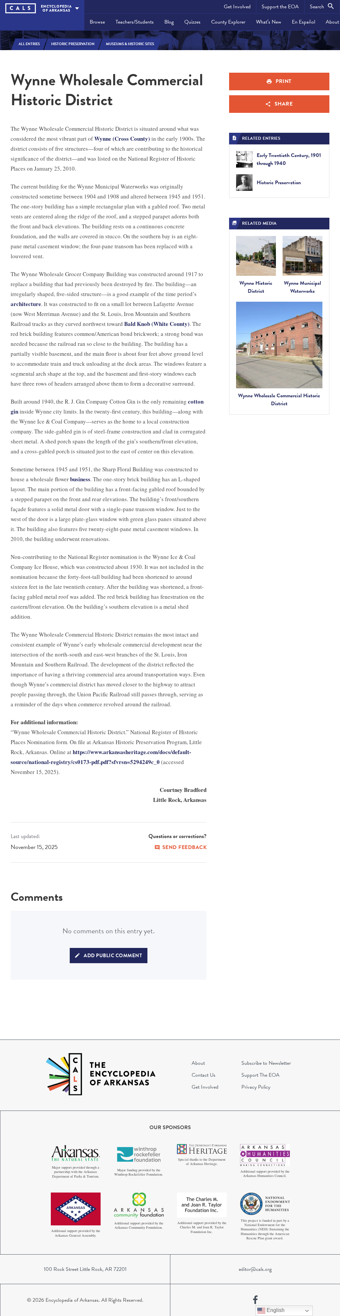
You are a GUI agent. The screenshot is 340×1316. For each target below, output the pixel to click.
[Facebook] (255, 1300)
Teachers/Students (135, 22)
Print (284, 81)
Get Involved (237, 7)
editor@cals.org (255, 1269)
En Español (303, 22)
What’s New (268, 22)
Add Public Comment (113, 955)
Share (284, 104)
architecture (26, 304)
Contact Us (203, 1075)
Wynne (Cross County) (122, 138)
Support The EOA (260, 1075)
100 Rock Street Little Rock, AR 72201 (85, 1269)
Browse (97, 22)
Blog (169, 22)
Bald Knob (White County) (157, 324)
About (198, 1063)
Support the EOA (280, 7)
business (80, 479)
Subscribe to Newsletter (266, 1063)
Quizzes (192, 22)
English (275, 1310)
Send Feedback (184, 847)
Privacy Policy (255, 1087)
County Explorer (228, 22)
